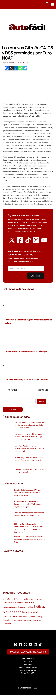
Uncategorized (24, 620)
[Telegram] (25, 68)
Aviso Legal (28, 664)
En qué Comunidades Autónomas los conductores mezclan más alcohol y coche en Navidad (29, 425)
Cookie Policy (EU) (28, 673)
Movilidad (30, 607)
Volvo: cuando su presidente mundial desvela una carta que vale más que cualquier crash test (29, 436)
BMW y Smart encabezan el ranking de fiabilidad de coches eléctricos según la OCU (29, 539)
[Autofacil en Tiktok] (28, 242)
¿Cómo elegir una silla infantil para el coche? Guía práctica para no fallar (29, 458)
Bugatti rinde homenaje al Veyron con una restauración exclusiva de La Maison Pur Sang (29, 493)
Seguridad (31, 617)
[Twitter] (25, 644)
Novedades (12, 611)
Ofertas (5, 617)
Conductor (19, 602)
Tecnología (39, 617)
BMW (4, 599)
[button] (47, 4)
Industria (34, 602)
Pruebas (13, 616)
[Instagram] (15, 644)
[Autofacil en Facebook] (20, 243)
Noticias (39, 606)
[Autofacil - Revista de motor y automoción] (11, 4)
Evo (26, 603)
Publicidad (28, 661)
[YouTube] (30, 644)
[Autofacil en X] (12, 242)
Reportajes (23, 617)
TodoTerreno (9, 620)
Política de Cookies (28, 670)
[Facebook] (7, 68)
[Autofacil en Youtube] (44, 242)
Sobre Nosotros (28, 658)
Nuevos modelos (31, 612)
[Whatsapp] (20, 68)
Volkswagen (7, 623)
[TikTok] (40, 644)
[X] (11, 68)
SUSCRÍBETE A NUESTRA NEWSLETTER (28, 652)
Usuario (37, 619)
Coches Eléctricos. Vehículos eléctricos (24, 599)
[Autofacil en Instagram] (36, 243)
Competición (8, 602)
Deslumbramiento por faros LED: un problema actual (29, 470)
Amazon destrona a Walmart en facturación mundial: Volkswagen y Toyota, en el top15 (28, 504)
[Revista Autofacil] (22, 569)
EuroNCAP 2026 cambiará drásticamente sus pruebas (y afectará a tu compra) (30, 448)
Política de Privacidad (28, 667)
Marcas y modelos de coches (14, 607)
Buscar (41, 401)
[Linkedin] (16, 68)
